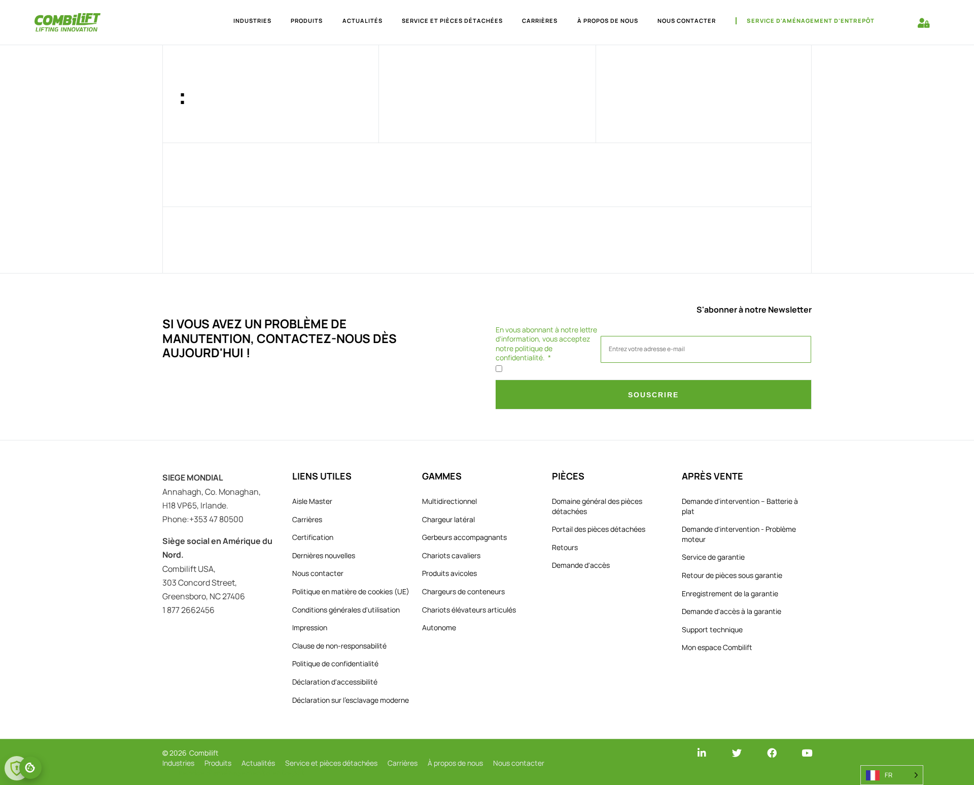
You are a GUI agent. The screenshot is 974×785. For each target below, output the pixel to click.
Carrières (540, 20)
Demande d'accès (581, 565)
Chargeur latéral (448, 519)
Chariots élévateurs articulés (469, 610)
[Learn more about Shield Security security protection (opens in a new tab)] (17, 768)
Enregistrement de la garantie (730, 593)
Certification (312, 537)
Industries (252, 20)
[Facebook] (772, 753)
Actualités (362, 20)
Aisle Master (312, 501)
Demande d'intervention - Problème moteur (739, 534)
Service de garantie (713, 557)
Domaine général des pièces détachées (597, 506)
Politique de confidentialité (335, 663)
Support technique (712, 629)
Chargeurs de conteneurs (463, 591)
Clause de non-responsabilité (339, 646)
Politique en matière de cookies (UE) (350, 591)
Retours (565, 547)
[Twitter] (737, 753)
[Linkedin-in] (702, 753)
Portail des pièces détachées (598, 529)
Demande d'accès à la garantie (731, 611)
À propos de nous (607, 20)
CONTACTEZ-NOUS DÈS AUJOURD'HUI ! (279, 345)
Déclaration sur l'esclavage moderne (350, 700)
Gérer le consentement (30, 768)
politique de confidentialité (524, 353)
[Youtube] (807, 753)
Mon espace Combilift (717, 647)
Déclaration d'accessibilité (334, 682)
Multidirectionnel (449, 501)
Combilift (204, 753)
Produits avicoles (449, 573)
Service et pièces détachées (452, 20)
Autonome (439, 627)
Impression (309, 627)
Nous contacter (686, 20)
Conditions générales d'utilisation (346, 610)
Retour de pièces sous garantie (732, 575)
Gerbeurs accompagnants (464, 537)
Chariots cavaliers (451, 555)
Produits (307, 20)
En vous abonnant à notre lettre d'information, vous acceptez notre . (546, 343)
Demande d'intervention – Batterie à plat (740, 506)
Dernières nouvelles (323, 555)
